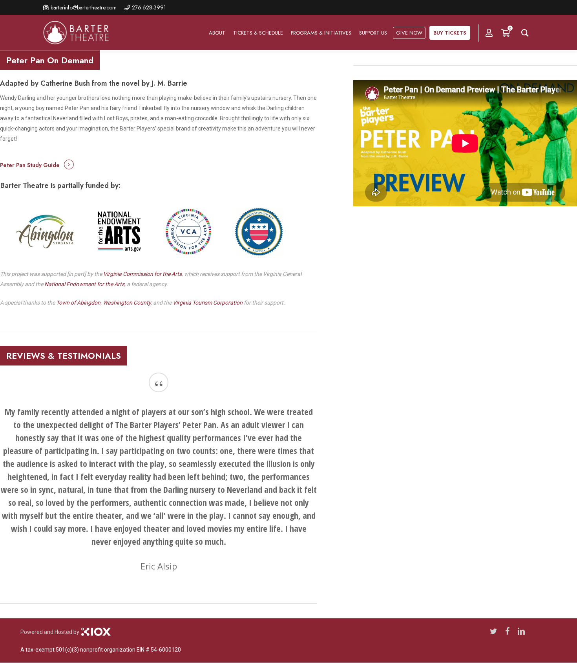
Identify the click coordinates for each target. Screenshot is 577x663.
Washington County (127, 302)
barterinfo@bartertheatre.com (84, 7)
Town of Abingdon (78, 302)
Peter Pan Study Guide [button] (30, 165)
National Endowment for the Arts (84, 284)
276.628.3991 (149, 7)
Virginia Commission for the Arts (142, 274)
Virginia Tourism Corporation (208, 302)
